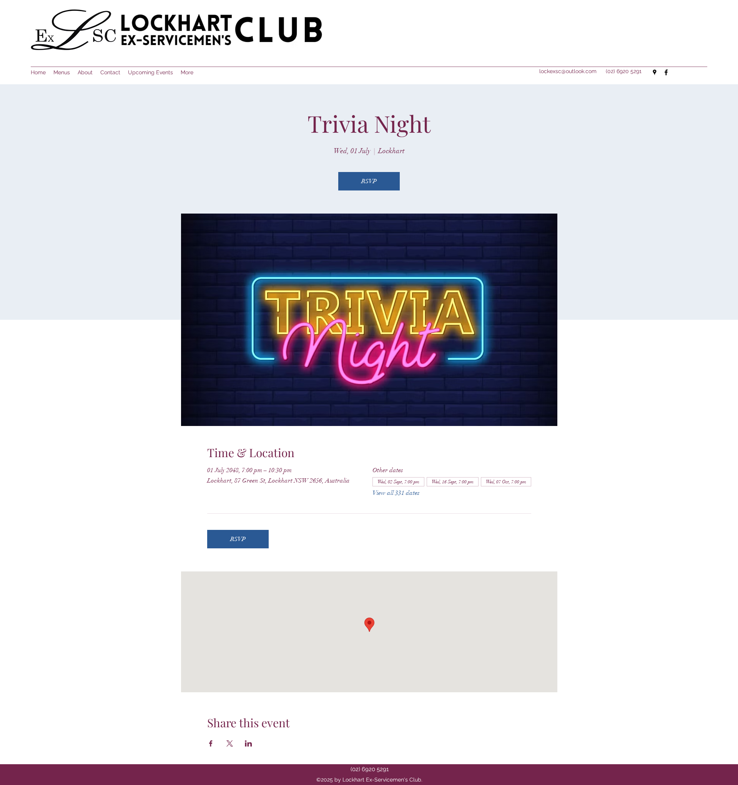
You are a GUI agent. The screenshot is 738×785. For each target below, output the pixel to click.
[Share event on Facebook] (210, 743)
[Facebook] (666, 72)
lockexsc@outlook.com (568, 71)
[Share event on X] (229, 743)
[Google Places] (654, 72)
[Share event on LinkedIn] (248, 743)
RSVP (369, 181)
